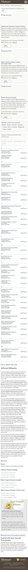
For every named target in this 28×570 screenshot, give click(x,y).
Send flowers (9, 386)
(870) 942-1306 (7, 42)
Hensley (5, 127)
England (9, 129)
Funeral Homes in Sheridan (7, 475)
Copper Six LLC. (14, 566)
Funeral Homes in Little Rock (8, 483)
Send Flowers (24, 152)
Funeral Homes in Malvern (7, 487)
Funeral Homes (8, 562)
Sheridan (15, 127)
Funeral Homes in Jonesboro (8, 495)
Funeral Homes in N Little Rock (8, 485)
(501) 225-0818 (7, 113)
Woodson (20, 124)
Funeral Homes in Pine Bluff (8, 477)
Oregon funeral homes (7, 564)
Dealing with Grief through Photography (11, 539)
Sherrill (9, 127)
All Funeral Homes (14, 565)
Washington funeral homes (17, 562)
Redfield (4, 124)
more (2, 551)
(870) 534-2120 (7, 77)
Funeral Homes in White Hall (8, 472)
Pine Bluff (14, 124)
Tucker (4, 129)
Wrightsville (21, 127)
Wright (8, 124)
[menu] (25, 2)
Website (14, 42)
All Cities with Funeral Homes (19, 564)
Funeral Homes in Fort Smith (8, 493)
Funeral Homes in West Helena (8, 497)
